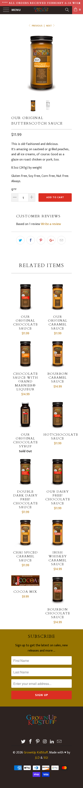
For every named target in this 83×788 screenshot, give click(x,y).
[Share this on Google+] (51, 240)
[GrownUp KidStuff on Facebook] (31, 742)
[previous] (15, 63)
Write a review (51, 224)
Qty (14, 189)
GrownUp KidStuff (36, 752)
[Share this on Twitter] (20, 240)
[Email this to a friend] (61, 240)
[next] (68, 63)
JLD (37, 758)
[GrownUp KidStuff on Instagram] (45, 742)
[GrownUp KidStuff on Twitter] (23, 742)
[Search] (67, 10)
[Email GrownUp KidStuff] (59, 742)
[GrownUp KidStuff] (41, 10)
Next (49, 26)
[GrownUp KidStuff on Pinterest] (38, 742)
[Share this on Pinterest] (41, 240)
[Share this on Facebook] (30, 240)
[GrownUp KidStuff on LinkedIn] (52, 742)
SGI (46, 758)
